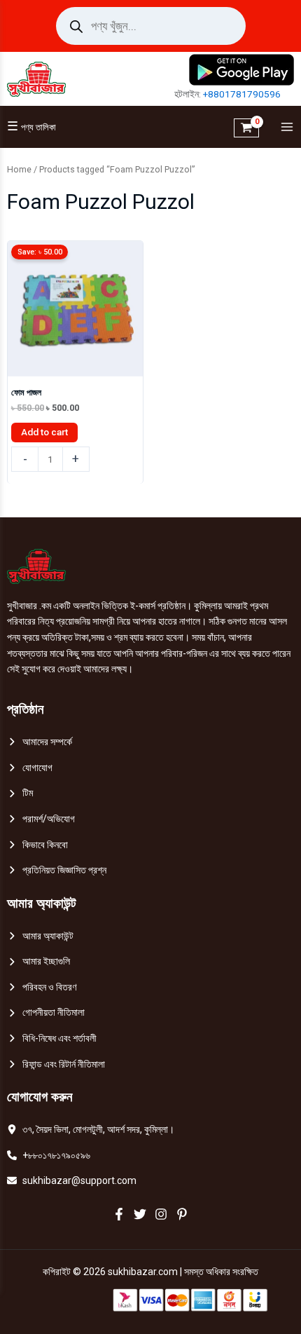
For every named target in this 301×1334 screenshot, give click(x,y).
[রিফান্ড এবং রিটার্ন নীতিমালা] (56, 1064)
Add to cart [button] (44, 431)
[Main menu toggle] (283, 127)
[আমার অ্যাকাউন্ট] (40, 936)
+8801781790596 (242, 94)
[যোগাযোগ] (29, 768)
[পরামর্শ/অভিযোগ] (41, 819)
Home (19, 169)
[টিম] (20, 793)
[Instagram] (161, 1214)
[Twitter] (140, 1214)
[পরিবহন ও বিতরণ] (41, 987)
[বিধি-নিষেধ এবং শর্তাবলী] (52, 1038)
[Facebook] (119, 1214)
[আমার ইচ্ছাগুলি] (38, 961)
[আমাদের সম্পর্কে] (39, 742)
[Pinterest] (182, 1214)
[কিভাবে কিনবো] (37, 845)
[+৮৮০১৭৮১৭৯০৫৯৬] (48, 1156)
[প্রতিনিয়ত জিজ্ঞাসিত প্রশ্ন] (56, 870)
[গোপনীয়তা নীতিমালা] (46, 1013)
